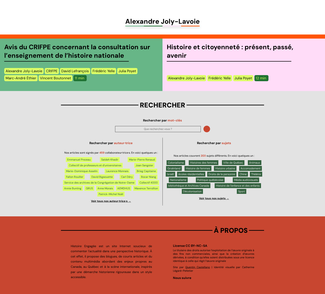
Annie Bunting (72, 188)
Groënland (173, 168)
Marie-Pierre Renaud (142, 159)
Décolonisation (192, 191)
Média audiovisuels (246, 180)
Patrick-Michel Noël (111, 194)
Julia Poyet (127, 71)
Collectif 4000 (148, 182)
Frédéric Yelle (104, 71)
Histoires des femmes (203, 162)
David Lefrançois (75, 71)
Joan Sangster (144, 165)
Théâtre (256, 174)
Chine (243, 174)
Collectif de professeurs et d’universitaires (95, 165)
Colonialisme (176, 162)
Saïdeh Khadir (109, 159)
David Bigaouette (102, 177)
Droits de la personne (222, 174)
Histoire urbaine (225, 168)
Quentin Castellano (197, 267)
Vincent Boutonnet (55, 78)
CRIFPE (52, 71)
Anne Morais (105, 188)
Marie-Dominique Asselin (82, 171)
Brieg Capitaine (146, 171)
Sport (241, 191)
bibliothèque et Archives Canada (188, 185)
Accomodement (251, 168)
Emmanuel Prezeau (79, 159)
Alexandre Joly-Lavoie (24, 71)
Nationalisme (178, 180)
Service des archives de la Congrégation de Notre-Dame (99, 182)
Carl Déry (127, 177)
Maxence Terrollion (146, 188)
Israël (170, 174)
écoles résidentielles (191, 174)
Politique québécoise (210, 180)
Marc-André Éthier (21, 78)
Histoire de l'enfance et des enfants (238, 185)
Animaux (254, 162)
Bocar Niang (148, 177)
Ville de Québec (233, 162)
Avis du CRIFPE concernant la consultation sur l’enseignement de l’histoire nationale (77, 51)
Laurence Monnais (117, 171)
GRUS (89, 188)
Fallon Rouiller (74, 177)
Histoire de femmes (198, 168)
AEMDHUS (123, 188)
